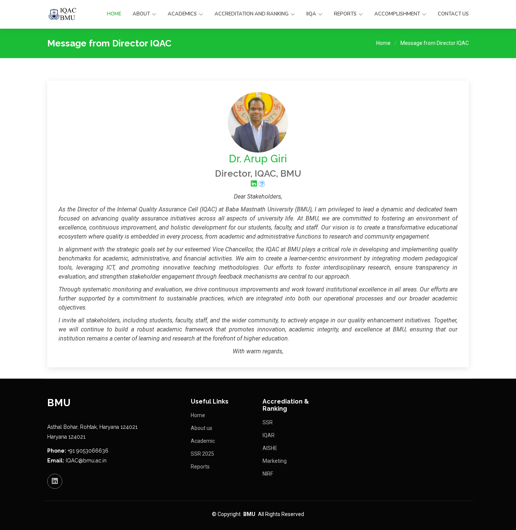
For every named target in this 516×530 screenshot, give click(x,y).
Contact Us (453, 14)
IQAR (269, 435)
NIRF (268, 473)
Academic (203, 441)
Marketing (275, 461)
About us (201, 428)
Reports (200, 466)
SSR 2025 (202, 453)
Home (114, 14)
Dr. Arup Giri (258, 159)
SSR (268, 422)
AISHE (270, 448)
